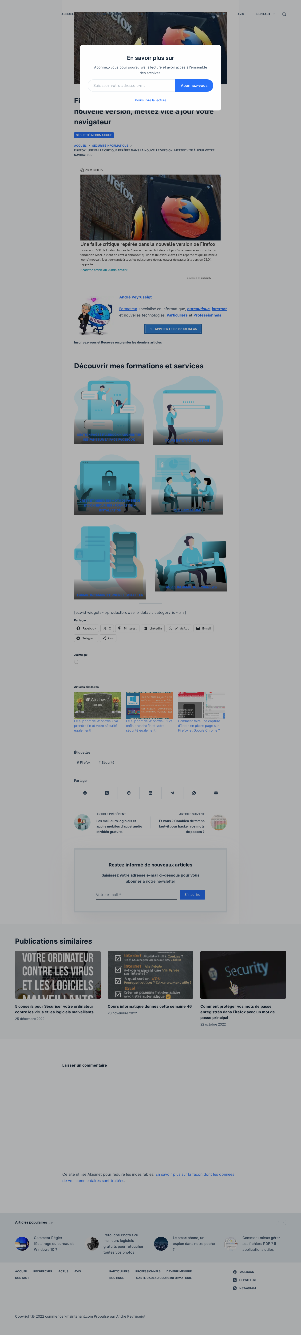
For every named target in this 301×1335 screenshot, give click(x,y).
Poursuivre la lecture (150, 100)
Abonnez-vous (194, 85)
